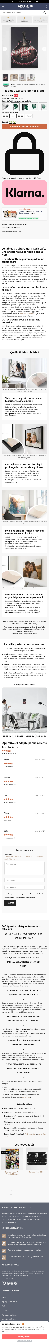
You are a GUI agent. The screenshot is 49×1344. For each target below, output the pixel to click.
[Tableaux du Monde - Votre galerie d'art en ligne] (24, 6)
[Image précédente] (5, 49)
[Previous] (2, 1189)
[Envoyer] (44, 12)
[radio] (6, 107)
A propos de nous (9, 1301)
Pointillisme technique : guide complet (24, 1250)
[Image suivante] (44, 49)
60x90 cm (30, 736)
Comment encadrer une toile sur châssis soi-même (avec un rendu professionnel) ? (27, 1243)
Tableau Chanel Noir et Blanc (13, 1173)
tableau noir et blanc (28, 314)
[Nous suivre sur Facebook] (4, 1283)
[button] (3, 6)
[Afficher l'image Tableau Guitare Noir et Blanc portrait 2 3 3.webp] (22, 77)
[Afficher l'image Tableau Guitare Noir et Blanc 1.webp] (5, 77)
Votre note (8, 855)
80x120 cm (41, 736)
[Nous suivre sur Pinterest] (16, 1283)
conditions (26, 1097)
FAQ (3, 1306)
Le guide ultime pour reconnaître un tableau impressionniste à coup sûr (27, 1236)
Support (5, 101)
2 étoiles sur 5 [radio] (20, 857)
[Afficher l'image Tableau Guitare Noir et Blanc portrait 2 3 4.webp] (31, 77)
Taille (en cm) (7, 112)
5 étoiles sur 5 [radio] (14, 859)
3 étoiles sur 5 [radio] (31, 857)
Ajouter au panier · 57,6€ (24, 126)
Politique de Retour (10, 1315)
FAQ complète (30, 1134)
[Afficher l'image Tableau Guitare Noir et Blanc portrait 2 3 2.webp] (14, 77)
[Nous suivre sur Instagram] (8, 1283)
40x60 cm (19, 736)
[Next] (8, 1189)
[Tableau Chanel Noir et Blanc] (13, 1159)
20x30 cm (7, 736)
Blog (4, 1297)
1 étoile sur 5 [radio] (9, 857)
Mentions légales (9, 1319)
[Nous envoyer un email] (12, 1283)
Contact (5, 1310)
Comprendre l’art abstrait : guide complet (25, 1256)
